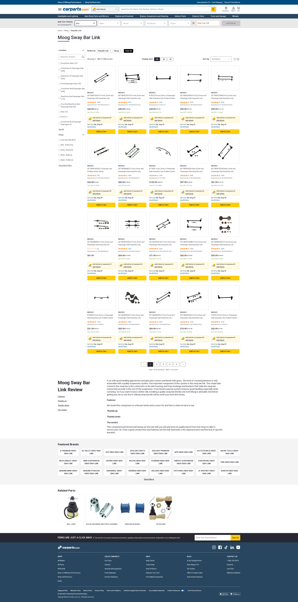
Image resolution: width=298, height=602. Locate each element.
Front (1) (64, 117)
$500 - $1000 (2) (67, 160)
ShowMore (149, 479)
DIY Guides (191, 569)
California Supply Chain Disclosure (135, 590)
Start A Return (151, 569)
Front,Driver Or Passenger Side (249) (72, 69)
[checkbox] (60, 63)
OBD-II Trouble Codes (195, 573)
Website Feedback (233, 573)
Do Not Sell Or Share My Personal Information (72, 594)
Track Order (150, 565)
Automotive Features (195, 577)
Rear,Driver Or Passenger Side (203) (72, 77)
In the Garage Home (194, 561)
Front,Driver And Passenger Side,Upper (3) (71, 123)
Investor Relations (111, 577)
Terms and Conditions (114, 590)
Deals (60, 581)
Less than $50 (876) (68, 140)
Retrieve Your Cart (152, 573)
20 (157, 59)
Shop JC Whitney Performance (69, 573)
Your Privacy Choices (194, 590)
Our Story (108, 561)
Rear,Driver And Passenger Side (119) (72, 97)
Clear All (128, 51)
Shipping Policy (63, 590)
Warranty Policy (76, 590)
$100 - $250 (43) (67, 150)
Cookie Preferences (173, 590)
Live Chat (230, 569)
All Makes (61, 561)
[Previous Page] (144, 364)
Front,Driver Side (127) (69, 63)
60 (170, 59)
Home (60, 31)
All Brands (61, 569)
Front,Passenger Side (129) (71, 84)
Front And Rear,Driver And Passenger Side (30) (70, 105)
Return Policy (87, 590)
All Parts (61, 565)
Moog (66, 31)
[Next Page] (183, 364)
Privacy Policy (99, 590)
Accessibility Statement (157, 590)
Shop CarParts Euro (65, 577)
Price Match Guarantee (154, 577)
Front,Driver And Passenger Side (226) (73, 90)
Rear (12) (64, 112)
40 (164, 59)
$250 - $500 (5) (66, 155)
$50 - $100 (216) (67, 145)
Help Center (150, 561)
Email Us (230, 565)
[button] (104, 51)
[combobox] (85, 23)
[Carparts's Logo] (76, 9)
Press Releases (110, 573)
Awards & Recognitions (113, 569)
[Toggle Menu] (60, 9)
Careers (107, 565)
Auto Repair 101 (193, 565)
